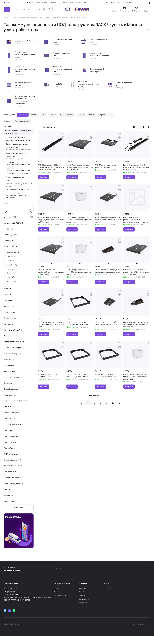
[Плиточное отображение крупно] (134, 127)
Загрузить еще (94, 396)
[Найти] (49, 9)
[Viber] (9, 610)
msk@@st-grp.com (11, 594)
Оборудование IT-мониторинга (17, 173)
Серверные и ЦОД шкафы (15, 137)
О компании (83, 588)
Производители (60, 595)
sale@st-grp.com (10, 592)
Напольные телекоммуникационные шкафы (18, 163)
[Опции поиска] (39, 9)
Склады (106, 583)
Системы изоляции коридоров (17, 189)
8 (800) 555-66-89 (113, 3)
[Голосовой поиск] (44, 9)
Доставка (106, 588)
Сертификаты (84, 599)
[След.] (119, 402)
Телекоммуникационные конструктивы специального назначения (16, 195)
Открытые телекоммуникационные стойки (19, 185)
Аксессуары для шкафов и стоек (18, 140)
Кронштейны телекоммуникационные (15, 157)
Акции (56, 592)
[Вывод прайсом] (148, 127)
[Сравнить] (62, 137)
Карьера (82, 595)
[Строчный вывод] (143, 127)
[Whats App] (14, 610)
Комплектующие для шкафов (16, 153)
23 (113, 403)
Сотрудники (83, 603)
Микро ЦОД (10, 180)
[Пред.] (69, 402)
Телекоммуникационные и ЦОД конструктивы (18, 131)
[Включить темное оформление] (149, 3)
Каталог (57, 588)
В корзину (43, 177)
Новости (82, 592)
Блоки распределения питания (17, 144)
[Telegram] (5, 610)
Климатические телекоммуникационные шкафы (18, 148)
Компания (83, 583)
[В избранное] (62, 134)
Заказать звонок (128, 3)
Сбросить (18, 507)
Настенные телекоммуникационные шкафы (18, 169)
